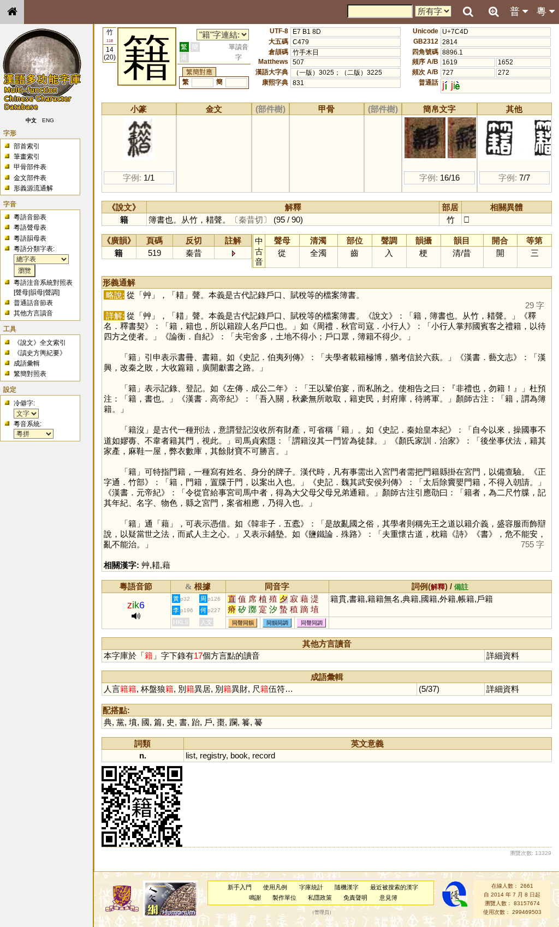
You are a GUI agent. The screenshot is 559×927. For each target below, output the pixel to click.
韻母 (36, 292)
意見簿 (388, 897)
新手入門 (240, 887)
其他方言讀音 (33, 313)
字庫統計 (311, 887)
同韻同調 (277, 623)
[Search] (468, 12)
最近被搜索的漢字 (394, 887)
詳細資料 (502, 655)
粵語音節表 (30, 217)
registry (213, 755)
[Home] (12, 12)
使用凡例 (275, 887)
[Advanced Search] (493, 11)
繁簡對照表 (30, 374)
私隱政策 (320, 897)
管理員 (321, 912)
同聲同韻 (243, 623)
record (263, 755)
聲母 (21, 292)
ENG (48, 120)
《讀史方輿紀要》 (40, 353)
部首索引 (27, 146)
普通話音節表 (33, 303)
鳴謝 (255, 897)
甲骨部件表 (30, 167)
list (190, 755)
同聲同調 (312, 623)
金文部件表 (30, 178)
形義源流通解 (33, 188)
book (239, 755)
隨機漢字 (347, 887)
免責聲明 (355, 897)
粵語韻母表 (30, 238)
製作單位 (284, 897)
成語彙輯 (27, 363)
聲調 (51, 292)
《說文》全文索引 (40, 342)
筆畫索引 (27, 156)
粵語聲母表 (30, 227)
